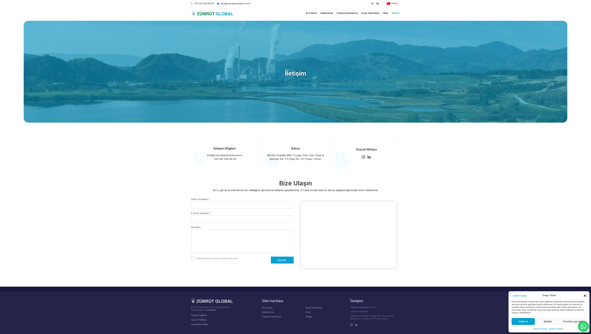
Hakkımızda (327, 13)
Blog (385, 13)
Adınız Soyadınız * (200, 199)
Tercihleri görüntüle (574, 321)
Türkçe (394, 3)
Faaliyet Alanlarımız (347, 13)
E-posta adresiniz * (201, 213)
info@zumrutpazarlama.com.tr (235, 3)
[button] (584, 295)
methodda (211, 310)
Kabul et (523, 321)
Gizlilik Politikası (556, 328)
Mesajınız (196, 227)
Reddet (548, 321)
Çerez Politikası (540, 328)
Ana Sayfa (311, 13)
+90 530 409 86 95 (203, 3)
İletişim (395, 13)
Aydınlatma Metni (199, 324)
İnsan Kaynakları (371, 13)
